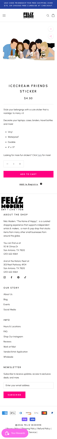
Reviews (7, 341)
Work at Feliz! (10, 346)
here (40, 155)
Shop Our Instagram (13, 336)
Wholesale (8, 357)
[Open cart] (53, 15)
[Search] (48, 15)
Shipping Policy (28, 428)
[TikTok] (25, 277)
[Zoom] (50, 28)
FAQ (5, 331)
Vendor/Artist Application (16, 351)
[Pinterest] (18, 277)
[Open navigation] (4, 15)
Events (7, 304)
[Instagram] (5, 277)
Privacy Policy (13, 428)
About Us (8, 294)
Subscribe (14, 395)
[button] (28, 183)
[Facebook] (11, 277)
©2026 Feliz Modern (28, 425)
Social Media (10, 309)
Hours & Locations (12, 326)
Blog (6, 299)
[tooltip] (41, 184)
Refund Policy (44, 428)
